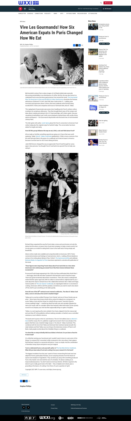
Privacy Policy (54, 408)
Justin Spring (46, 123)
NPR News (22, 21)
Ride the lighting (103, 120)
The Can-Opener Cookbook (44, 284)
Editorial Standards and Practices (79, 408)
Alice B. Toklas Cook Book (43, 136)
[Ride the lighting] (93, 123)
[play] (20, 9)
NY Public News (71, 13)
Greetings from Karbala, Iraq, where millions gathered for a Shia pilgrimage (104, 68)
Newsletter (22, 13)
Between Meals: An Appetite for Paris (36, 260)
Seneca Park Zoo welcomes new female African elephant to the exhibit (103, 53)
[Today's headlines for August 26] (93, 108)
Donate (108, 3)
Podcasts (47, 13)
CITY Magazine (92, 13)
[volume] (25, 8)
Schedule (30, 13)
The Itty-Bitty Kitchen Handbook (66, 348)
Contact (53, 404)
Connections (39, 13)
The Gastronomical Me (62, 258)
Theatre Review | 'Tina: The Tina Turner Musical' (103, 141)
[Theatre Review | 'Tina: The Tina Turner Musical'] (93, 142)
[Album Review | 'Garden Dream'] (93, 132)
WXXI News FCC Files (76, 404)
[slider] (27, 9)
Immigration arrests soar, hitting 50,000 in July (104, 25)
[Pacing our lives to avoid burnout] (93, 39)
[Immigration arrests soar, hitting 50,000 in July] (93, 26)
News (55, 13)
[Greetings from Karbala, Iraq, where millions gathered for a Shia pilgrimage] (93, 67)
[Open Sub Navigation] (51, 13)
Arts (61, 13)
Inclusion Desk (82, 13)
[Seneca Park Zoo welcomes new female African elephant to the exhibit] (93, 52)
